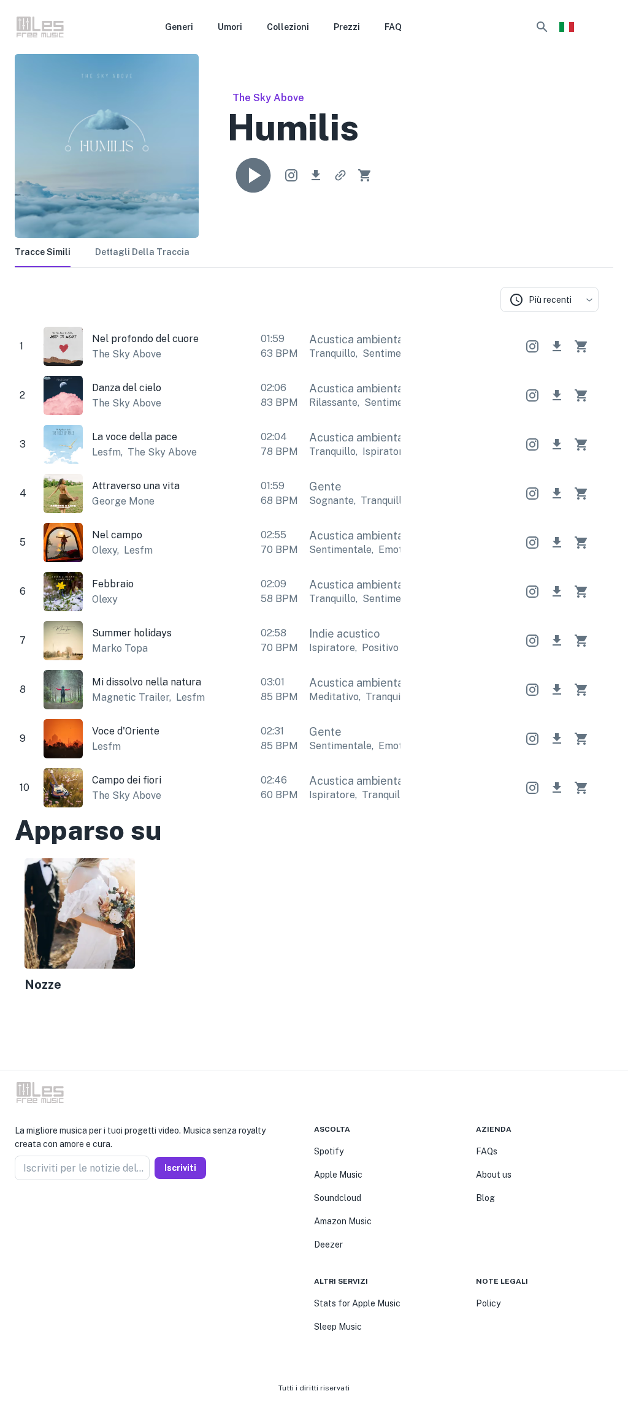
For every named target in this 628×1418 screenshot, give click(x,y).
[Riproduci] (253, 175)
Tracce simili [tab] (43, 252)
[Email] (64, 1209)
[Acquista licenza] (365, 175)
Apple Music (338, 1175)
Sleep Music (338, 1327)
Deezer (328, 1244)
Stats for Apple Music (357, 1303)
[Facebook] (20, 1209)
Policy (488, 1303)
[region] (307, 927)
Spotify (328, 1151)
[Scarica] (316, 175)
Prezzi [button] (347, 27)
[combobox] (549, 299)
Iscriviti (180, 1168)
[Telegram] (49, 1209)
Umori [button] (230, 27)
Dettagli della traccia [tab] (142, 252)
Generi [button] (179, 27)
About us (493, 1175)
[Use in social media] (291, 175)
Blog (485, 1198)
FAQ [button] (393, 27)
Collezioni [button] (288, 27)
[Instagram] (34, 1209)
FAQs (486, 1151)
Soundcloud (337, 1198)
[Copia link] (340, 175)
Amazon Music (343, 1221)
